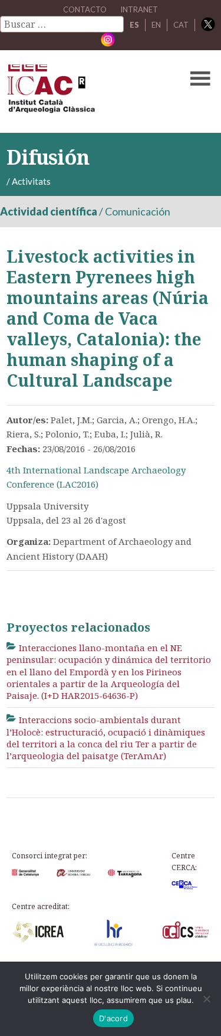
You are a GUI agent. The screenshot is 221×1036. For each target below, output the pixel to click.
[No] (206, 999)
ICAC (88, 91)
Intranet (139, 9)
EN (156, 25)
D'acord (113, 1018)
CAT (181, 25)
